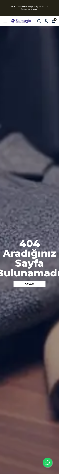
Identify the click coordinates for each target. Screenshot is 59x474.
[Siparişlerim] (46, 21)
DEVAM (29, 284)
